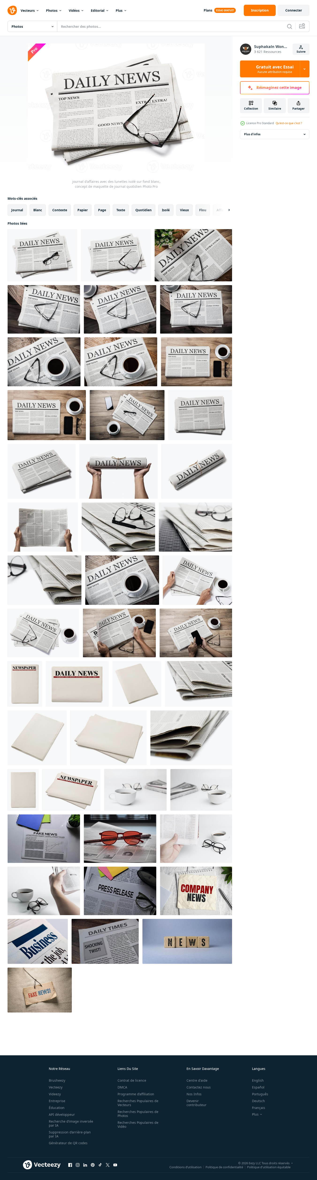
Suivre (301, 52)
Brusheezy (57, 1080)
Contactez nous (199, 1087)
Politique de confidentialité (224, 1167)
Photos (51, 10)
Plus (119, 10)
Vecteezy (55, 1087)
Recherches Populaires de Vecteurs (138, 1103)
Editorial (97, 10)
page (102, 210)
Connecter (293, 10)
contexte (59, 210)
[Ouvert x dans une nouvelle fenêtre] (108, 1165)
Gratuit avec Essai (275, 69)
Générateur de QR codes (68, 1143)
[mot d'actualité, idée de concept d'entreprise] (187, 941)
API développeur (62, 1114)
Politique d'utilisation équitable (268, 1167)
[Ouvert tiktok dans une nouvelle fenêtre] (100, 1165)
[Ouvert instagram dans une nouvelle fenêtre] (78, 1165)
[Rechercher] (289, 26)
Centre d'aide (197, 1080)
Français (258, 1107)
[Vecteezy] (12, 10)
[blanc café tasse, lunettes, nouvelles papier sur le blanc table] (135, 790)
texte (120, 210)
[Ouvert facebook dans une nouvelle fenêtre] (70, 1165)
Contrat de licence (132, 1080)
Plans (208, 10)
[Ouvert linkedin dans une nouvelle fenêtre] (85, 1165)
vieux (184, 210)
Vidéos (74, 10)
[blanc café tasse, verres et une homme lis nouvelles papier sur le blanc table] (44, 891)
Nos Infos (194, 1094)
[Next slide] (225, 210)
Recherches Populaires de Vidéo (138, 1124)
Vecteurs (28, 10)
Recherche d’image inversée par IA (71, 1123)
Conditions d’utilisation (185, 1167)
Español (258, 1087)
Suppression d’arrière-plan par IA (70, 1134)
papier (82, 210)
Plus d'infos (252, 134)
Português (260, 1094)
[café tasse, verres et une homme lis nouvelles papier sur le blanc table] (196, 838)
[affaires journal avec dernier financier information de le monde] (38, 941)
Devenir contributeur (196, 1103)
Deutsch (258, 1101)
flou (202, 210)
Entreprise (57, 1101)
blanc (37, 210)
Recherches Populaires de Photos (138, 1113)
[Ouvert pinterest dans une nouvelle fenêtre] (93, 1165)
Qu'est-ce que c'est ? (289, 123)
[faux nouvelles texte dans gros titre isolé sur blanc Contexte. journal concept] (44, 838)
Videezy (55, 1094)
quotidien (143, 210)
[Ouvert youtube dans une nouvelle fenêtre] (115, 1165)
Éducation (57, 1107)
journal (17, 210)
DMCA (122, 1087)
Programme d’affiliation (136, 1094)
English (258, 1080)
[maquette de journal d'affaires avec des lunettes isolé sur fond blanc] (118, 527)
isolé (166, 210)
